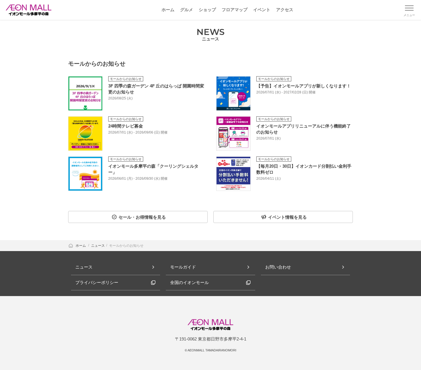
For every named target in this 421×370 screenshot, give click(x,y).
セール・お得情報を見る (142, 217)
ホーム (81, 246)
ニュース (98, 246)
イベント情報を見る (287, 217)
